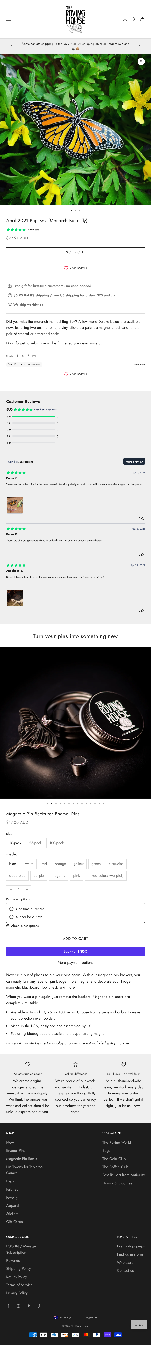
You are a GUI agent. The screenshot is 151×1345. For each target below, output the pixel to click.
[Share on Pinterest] (28, 355)
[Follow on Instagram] (18, 1306)
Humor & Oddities (117, 1183)
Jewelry (12, 1197)
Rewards (13, 1260)
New (10, 1142)
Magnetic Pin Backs (21, 1158)
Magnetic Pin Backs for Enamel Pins (43, 814)
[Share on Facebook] (17, 355)
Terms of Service (19, 1285)
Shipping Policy (18, 1268)
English (89, 1317)
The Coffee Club (115, 1166)
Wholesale (125, 1262)
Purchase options (18, 899)
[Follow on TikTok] (39, 1306)
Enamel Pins (15, 1150)
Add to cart (75, 938)
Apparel (12, 1205)
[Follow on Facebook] (8, 1306)
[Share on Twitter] (23, 355)
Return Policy (16, 1276)
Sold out (75, 252)
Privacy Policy (16, 1293)
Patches (12, 1189)
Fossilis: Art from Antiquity (123, 1175)
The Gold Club (114, 1158)
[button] (75, 925)
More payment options (75, 962)
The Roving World (116, 1142)
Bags (10, 1181)
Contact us (125, 1270)
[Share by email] (34, 355)
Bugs (106, 1150)
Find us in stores (130, 1254)
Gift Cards (14, 1221)
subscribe (38, 343)
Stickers (12, 1213)
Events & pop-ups (131, 1246)
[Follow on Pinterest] (29, 1306)
